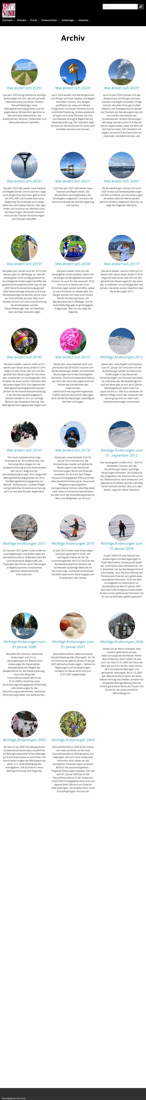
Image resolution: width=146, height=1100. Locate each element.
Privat (33, 20)
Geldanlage (68, 20)
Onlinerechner (49, 20)
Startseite (7, 20)
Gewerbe (83, 20)
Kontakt (21, 20)
